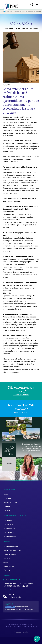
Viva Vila (6, 506)
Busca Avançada (9, 554)
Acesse (9, 464)
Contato (6, 510)
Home (5, 495)
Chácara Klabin (9, 528)
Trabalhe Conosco (10, 502)
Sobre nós (7, 498)
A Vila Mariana (8, 520)
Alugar (5, 562)
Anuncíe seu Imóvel (10, 546)
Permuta (6, 570)
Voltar (39, 11)
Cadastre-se (10, 607)
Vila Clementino (9, 532)
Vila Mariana (8, 524)
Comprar (6, 558)
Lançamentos (8, 566)
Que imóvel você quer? (12, 550)
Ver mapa (7, 589)
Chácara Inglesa (9, 536)
